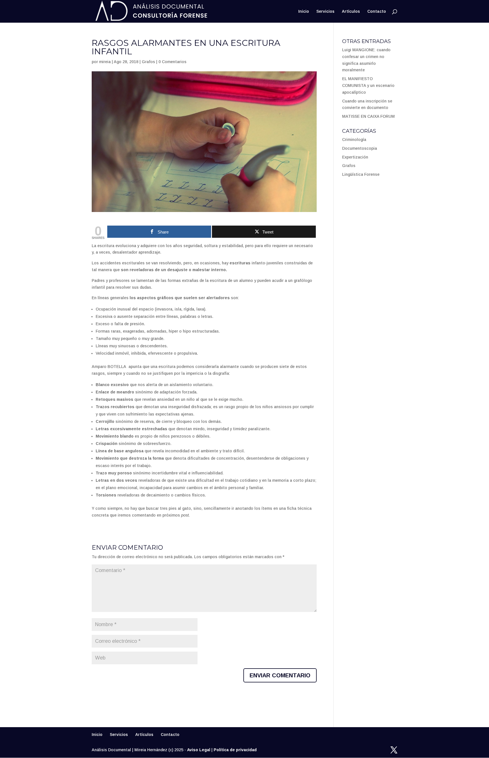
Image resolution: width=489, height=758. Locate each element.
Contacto (376, 11)
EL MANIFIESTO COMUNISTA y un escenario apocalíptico (368, 85)
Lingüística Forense (360, 174)
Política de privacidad (235, 750)
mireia (105, 61)
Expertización (355, 157)
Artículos (351, 11)
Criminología (354, 139)
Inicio (303, 11)
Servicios (325, 11)
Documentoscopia (359, 148)
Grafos (148, 61)
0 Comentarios (172, 61)
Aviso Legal (198, 750)
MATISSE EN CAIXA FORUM (368, 116)
